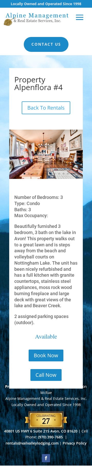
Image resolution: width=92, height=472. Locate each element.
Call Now (46, 374)
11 (68, 174)
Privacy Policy (75, 443)
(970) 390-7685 (51, 437)
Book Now (46, 355)
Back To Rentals (46, 107)
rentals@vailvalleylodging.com (32, 443)
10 (63, 174)
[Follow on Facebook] (46, 458)
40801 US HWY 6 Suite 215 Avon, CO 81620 (40, 431)
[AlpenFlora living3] (46, 177)
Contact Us (46, 44)
